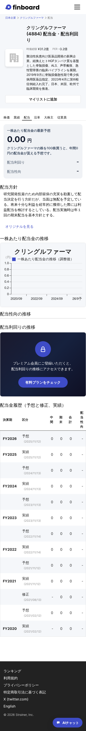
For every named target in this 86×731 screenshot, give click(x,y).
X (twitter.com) (16, 699)
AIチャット (70, 723)
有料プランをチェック (43, 382)
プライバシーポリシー (21, 685)
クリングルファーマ (32, 17)
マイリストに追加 (43, 99)
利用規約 (11, 678)
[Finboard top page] (23, 7)
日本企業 (10, 17)
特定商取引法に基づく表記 (25, 692)
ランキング (12, 671)
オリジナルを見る (19, 226)
